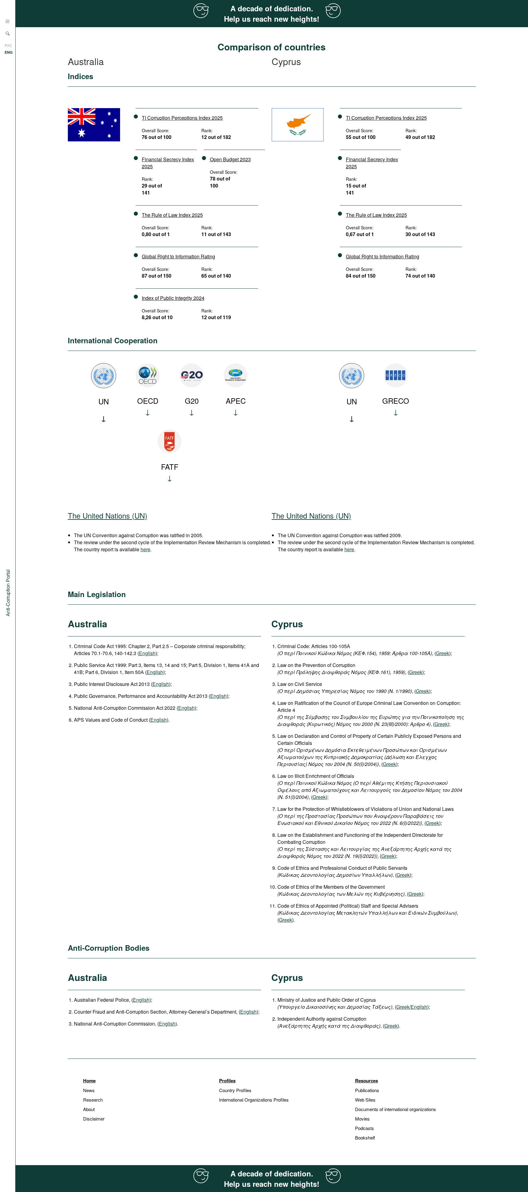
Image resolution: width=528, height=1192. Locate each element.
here (145, 549)
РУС (8, 45)
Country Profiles (235, 1090)
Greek (442, 653)
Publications (367, 1090)
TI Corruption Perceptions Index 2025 (182, 117)
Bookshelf (365, 1137)
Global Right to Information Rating (178, 256)
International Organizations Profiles (254, 1099)
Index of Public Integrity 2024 (173, 297)
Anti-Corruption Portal (7, 592)
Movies (362, 1118)
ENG (9, 52)
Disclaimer (94, 1118)
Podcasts (364, 1128)
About (89, 1109)
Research (93, 1099)
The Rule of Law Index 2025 (172, 214)
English (147, 653)
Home (89, 1080)
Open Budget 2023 (230, 159)
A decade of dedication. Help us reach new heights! (271, 13)
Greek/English (411, 1006)
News (89, 1090)
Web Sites (365, 1099)
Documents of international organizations (395, 1109)
